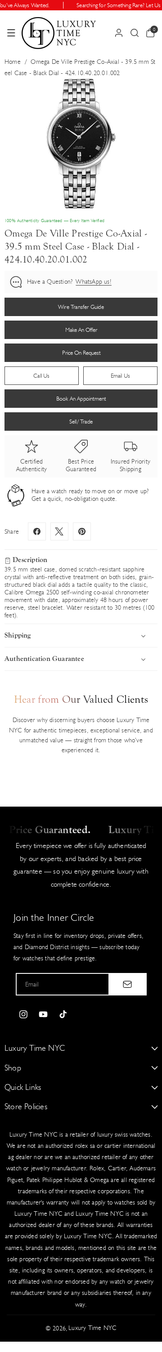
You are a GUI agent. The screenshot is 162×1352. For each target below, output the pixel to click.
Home (12, 62)
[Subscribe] (127, 984)
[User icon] (119, 33)
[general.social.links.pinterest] (82, 531)
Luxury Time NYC (92, 1328)
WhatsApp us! (93, 282)
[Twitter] (59, 531)
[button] (11, 33)
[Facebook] (37, 531)
